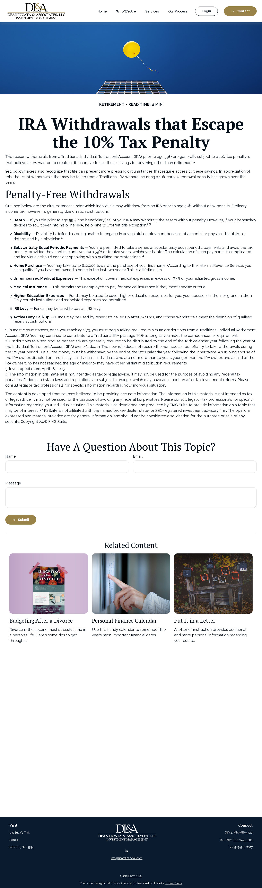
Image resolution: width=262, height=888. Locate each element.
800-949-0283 (243, 840)
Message (13, 483)
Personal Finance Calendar (124, 620)
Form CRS (135, 876)
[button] (102, 11)
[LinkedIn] (126, 851)
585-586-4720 (243, 832)
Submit (23, 520)
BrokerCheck (173, 883)
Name (10, 456)
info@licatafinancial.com (126, 858)
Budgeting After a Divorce (41, 620)
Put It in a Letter (194, 620)
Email (137, 456)
